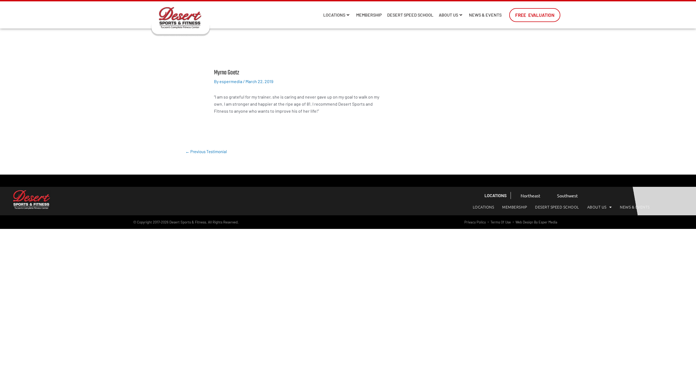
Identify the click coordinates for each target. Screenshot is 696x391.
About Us (448, 14)
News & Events (485, 14)
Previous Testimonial (206, 151)
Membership (369, 14)
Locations (334, 14)
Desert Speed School (410, 14)
